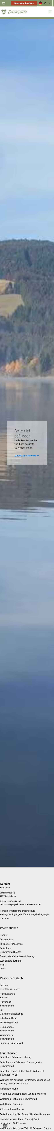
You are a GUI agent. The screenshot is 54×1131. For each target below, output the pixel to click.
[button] (5, 1126)
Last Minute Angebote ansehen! (24, 597)
